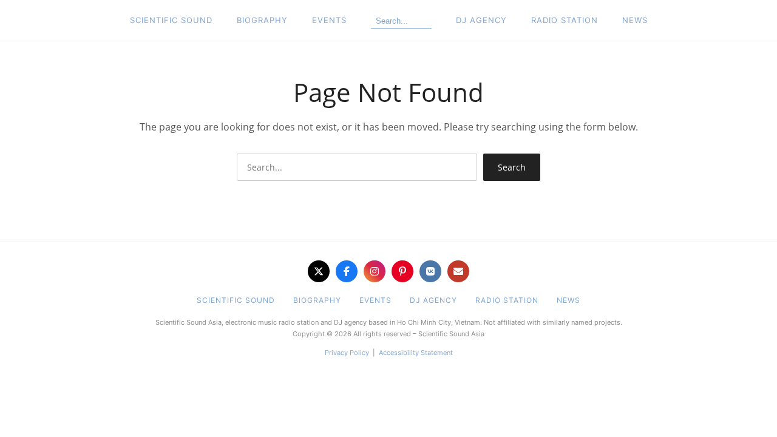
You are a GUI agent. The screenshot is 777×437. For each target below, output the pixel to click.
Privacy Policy (347, 352)
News (635, 20)
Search (512, 167)
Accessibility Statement (416, 352)
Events (329, 20)
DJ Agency (481, 20)
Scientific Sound (171, 20)
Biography (262, 20)
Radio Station (564, 20)
